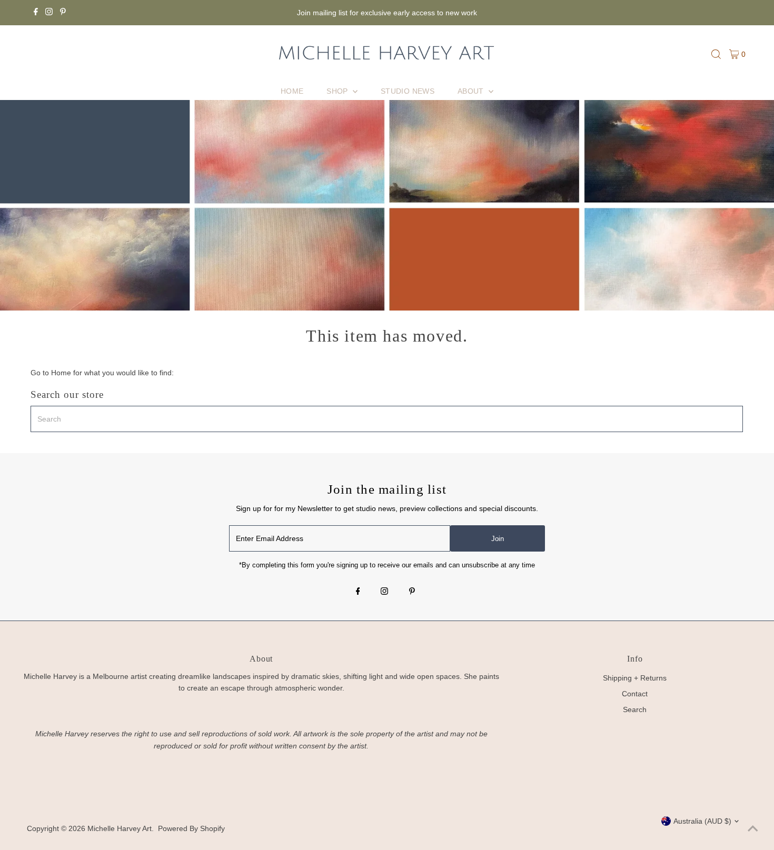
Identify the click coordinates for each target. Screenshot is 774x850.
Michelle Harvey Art (119, 828)
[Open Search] (716, 54)
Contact (635, 693)
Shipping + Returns (635, 678)
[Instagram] (49, 12)
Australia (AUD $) (702, 821)
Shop (338, 91)
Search (635, 709)
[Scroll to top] (752, 828)
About (472, 91)
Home (292, 91)
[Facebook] (36, 12)
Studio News (407, 91)
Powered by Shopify (191, 828)
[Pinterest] (62, 12)
